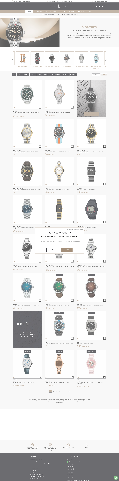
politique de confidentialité (61, 244)
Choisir (52, 249)
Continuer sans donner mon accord (75, 229)
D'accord (66, 249)
